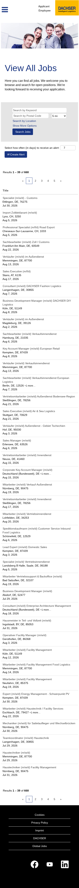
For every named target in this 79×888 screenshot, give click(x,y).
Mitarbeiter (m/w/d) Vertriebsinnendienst (27, 513)
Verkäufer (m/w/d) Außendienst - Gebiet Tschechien (34, 425)
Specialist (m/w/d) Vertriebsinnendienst (26, 561)
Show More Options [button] (25, 125)
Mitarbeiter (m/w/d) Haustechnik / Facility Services (33, 708)
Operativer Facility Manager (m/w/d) (24, 635)
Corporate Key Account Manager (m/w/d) (27, 469)
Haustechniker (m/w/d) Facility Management (29, 767)
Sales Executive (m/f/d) (17, 271)
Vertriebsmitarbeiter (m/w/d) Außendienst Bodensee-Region (39, 396)
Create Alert (17, 154)
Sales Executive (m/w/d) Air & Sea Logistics (29, 411)
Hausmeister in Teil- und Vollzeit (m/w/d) (27, 620)
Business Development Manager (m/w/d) (27, 591)
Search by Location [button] (24, 120)
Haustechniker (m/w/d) (16, 752)
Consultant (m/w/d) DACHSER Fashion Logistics (32, 286)
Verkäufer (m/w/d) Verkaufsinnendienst (26, 363)
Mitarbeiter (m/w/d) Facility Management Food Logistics (36, 664)
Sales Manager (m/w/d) (17, 440)
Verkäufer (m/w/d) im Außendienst (23, 256)
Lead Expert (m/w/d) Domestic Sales (25, 547)
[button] (13, 9)
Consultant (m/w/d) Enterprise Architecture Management (37, 605)
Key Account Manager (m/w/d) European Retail (31, 348)
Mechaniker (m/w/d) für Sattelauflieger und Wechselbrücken (39, 723)
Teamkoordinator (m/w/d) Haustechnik (26, 737)
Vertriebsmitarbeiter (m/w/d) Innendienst (27, 455)
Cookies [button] (39, 814)
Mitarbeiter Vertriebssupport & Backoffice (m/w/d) (32, 576)
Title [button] (5, 190)
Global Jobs (39, 846)
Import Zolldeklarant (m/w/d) (20, 212)
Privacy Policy (39, 822)
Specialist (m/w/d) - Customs (20, 197)
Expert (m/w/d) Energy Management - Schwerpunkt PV (36, 693)
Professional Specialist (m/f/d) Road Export (29, 227)
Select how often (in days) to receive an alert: (32, 147)
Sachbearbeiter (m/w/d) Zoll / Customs (26, 241)
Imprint (39, 830)
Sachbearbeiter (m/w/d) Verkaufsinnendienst (30, 333)
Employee (45, 10)
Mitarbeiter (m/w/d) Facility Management (27, 649)
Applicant (43, 6)
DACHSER (39, 838)
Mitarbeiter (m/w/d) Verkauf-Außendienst (27, 484)
